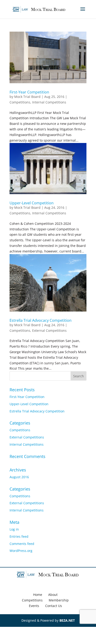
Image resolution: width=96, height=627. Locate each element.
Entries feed (19, 536)
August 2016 (19, 477)
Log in (14, 529)
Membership (59, 600)
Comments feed (22, 543)
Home (37, 594)
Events (34, 606)
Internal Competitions (49, 102)
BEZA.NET (67, 620)
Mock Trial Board (27, 96)
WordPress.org (21, 550)
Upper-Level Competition (32, 203)
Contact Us (53, 606)
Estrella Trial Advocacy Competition (41, 320)
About (53, 594)
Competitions (20, 102)
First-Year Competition (29, 92)
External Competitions (49, 330)
